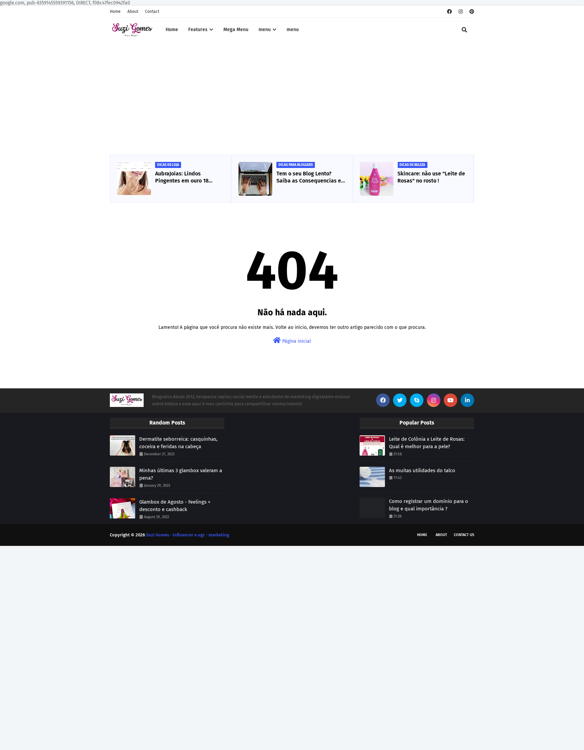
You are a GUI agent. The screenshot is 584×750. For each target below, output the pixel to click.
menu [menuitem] (265, 29)
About (132, 11)
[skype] (416, 400)
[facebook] (449, 12)
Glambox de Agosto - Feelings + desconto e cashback (174, 506)
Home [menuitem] (172, 29)
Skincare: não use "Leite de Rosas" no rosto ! (431, 177)
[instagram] (460, 12)
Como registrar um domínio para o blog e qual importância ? (428, 505)
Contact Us (464, 535)
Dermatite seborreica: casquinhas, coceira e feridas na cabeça (178, 443)
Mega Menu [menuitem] (235, 29)
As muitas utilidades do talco (422, 470)
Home (115, 11)
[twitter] (400, 400)
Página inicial (296, 341)
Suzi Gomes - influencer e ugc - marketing (187, 534)
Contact (152, 11)
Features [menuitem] (198, 29)
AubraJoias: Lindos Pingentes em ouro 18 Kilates (182, 177)
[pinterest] (471, 12)
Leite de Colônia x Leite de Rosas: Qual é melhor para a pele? (427, 443)
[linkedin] (467, 400)
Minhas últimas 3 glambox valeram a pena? (180, 474)
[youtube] (450, 400)
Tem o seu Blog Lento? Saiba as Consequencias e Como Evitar (308, 177)
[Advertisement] (292, 99)
